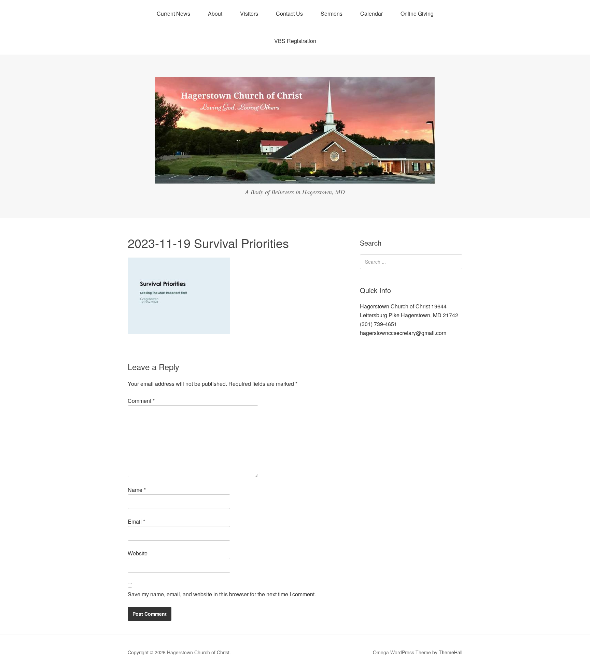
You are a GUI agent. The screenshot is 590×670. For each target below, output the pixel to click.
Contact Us (289, 13)
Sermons (331, 13)
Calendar (371, 13)
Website (138, 553)
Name (137, 490)
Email (136, 521)
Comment (141, 401)
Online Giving (417, 13)
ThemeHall (450, 652)
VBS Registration (295, 41)
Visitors (249, 13)
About (215, 13)
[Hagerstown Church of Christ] (295, 177)
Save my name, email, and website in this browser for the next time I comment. (222, 594)
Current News (173, 13)
